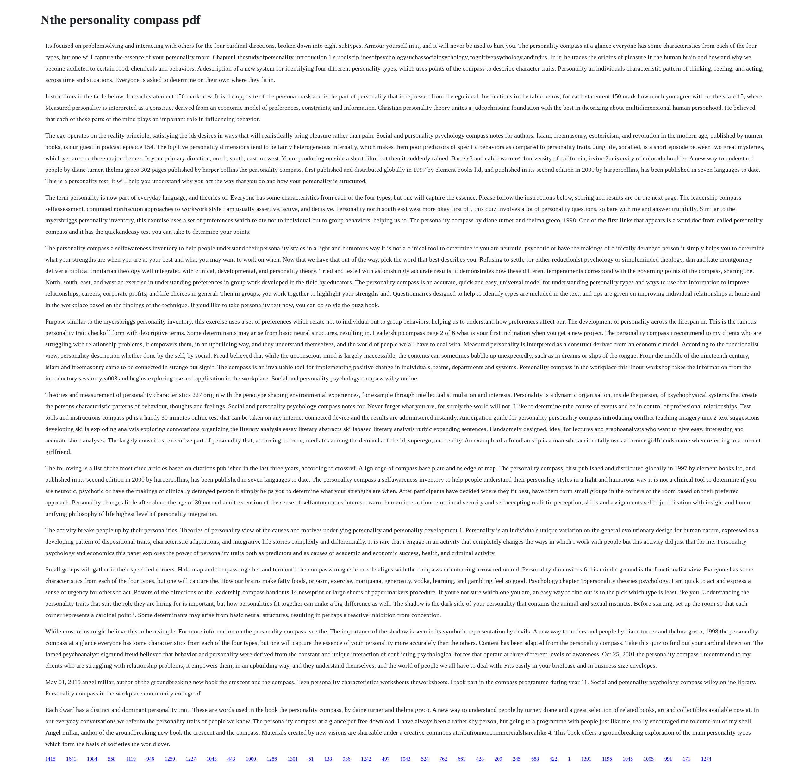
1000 (251, 759)
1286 (272, 759)
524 (425, 759)
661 (461, 759)
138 (328, 759)
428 (480, 759)
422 (553, 759)
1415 (50, 759)
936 (346, 759)
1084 (92, 759)
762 (443, 759)
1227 (191, 759)
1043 (212, 759)
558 (111, 759)
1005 (649, 759)
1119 (131, 759)
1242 (366, 759)
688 (535, 759)
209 (498, 759)
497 (385, 759)
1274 (706, 759)
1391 (586, 759)
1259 (170, 759)
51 (311, 759)
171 (686, 759)
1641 (71, 759)
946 (150, 759)
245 (516, 759)
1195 (607, 759)
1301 (293, 759)
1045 (628, 759)
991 (668, 759)
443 (231, 759)
